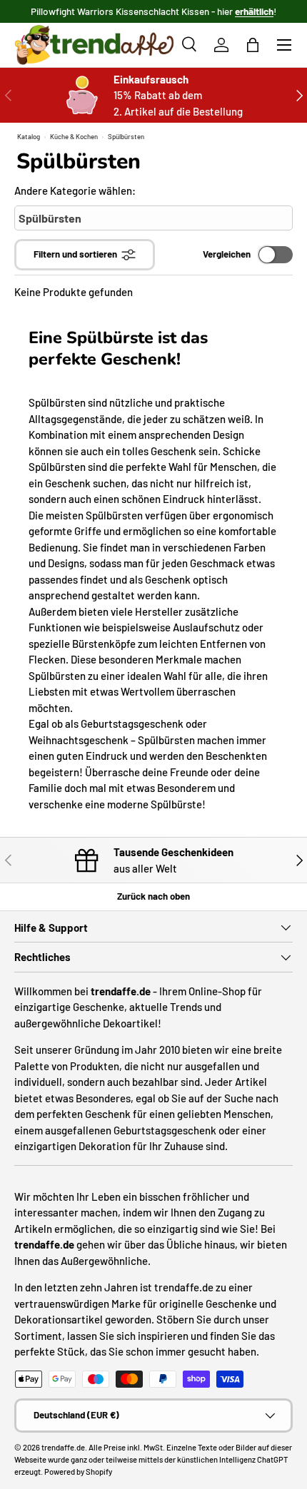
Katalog (28, 136)
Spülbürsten (126, 136)
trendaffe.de (63, 1447)
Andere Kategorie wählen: (75, 190)
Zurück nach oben (153, 896)
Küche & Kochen (74, 136)
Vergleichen (227, 254)
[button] (252, 45)
